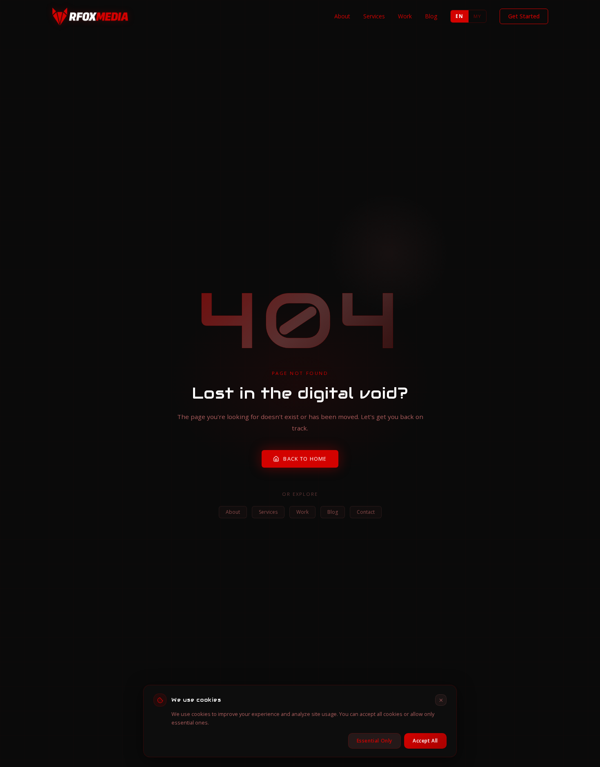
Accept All (425, 740)
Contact (366, 511)
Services (374, 16)
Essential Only (374, 740)
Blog (431, 16)
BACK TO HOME (305, 458)
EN (459, 16)
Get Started (524, 16)
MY (477, 16)
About (342, 16)
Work (405, 16)
